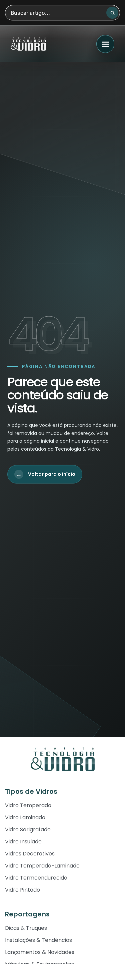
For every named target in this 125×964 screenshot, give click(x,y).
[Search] (112, 13)
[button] (105, 44)
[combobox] (62, 12)
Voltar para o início (45, 474)
